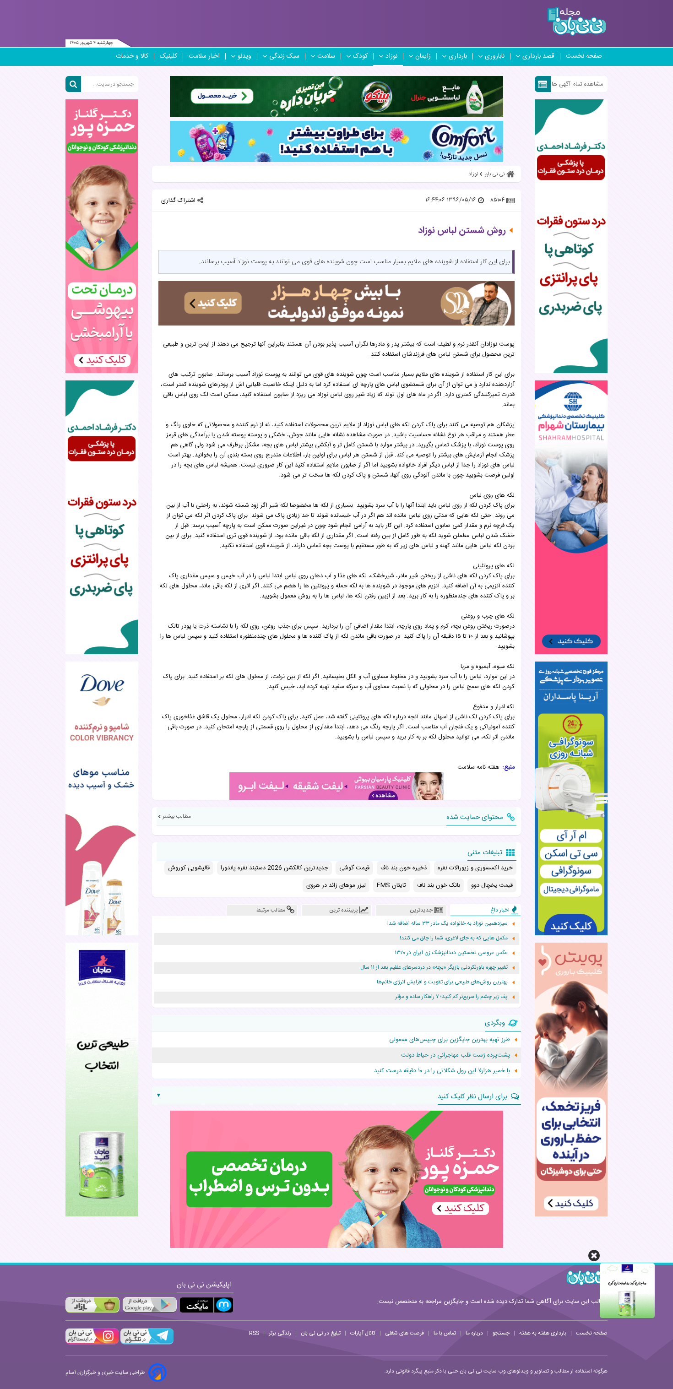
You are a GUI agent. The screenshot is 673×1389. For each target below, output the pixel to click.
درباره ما (474, 1333)
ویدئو (244, 56)
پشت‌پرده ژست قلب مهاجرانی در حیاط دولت (455, 1055)
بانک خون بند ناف (438, 885)
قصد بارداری (538, 56)
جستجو (501, 1333)
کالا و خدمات (132, 56)
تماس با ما (445, 1333)
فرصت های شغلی (404, 1333)
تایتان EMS (391, 885)
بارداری (458, 56)
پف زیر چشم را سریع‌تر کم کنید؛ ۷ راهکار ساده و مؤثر (451, 997)
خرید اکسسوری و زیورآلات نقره (475, 868)
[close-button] (594, 1255)
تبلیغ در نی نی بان (321, 1333)
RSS (254, 1333)
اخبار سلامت (204, 56)
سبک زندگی (284, 56)
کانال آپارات (362, 1333)
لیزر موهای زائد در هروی (336, 885)
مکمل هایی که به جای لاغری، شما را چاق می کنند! (454, 938)
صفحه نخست (584, 56)
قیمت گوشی (354, 868)
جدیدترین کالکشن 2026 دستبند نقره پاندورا (274, 868)
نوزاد (391, 56)
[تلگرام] (146, 1343)
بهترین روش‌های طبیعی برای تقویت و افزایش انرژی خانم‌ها (442, 982)
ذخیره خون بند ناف (403, 868)
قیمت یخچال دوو (492, 885)
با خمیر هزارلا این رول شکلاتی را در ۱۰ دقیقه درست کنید (442, 1071)
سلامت (326, 56)
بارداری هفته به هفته (542, 1333)
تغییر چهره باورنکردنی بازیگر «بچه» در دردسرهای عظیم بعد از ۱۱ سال (434, 967)
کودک (360, 56)
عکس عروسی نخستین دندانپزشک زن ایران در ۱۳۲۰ (451, 953)
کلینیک (168, 56)
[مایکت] (206, 1305)
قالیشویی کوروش (189, 868)
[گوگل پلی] (149, 1305)
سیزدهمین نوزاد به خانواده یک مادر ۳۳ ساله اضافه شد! (447, 923)
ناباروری (495, 56)
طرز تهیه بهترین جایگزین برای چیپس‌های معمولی (449, 1040)
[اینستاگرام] (92, 1343)
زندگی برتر (280, 1333)
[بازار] (92, 1305)
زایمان (423, 56)
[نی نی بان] (577, 21)
